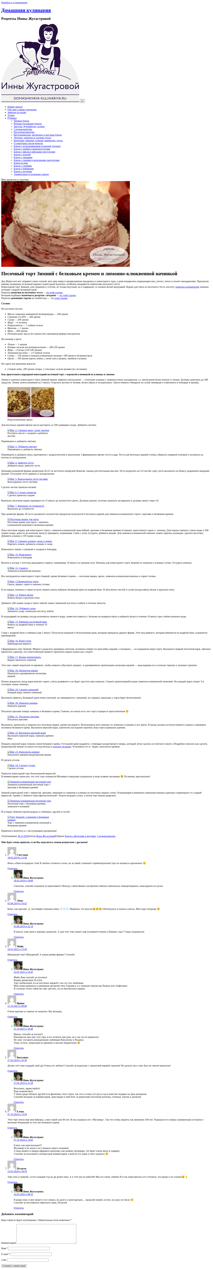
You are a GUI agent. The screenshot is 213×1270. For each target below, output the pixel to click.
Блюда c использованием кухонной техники (37, 146)
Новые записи (15, 106)
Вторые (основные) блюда (28, 123)
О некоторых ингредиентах (28, 143)
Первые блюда (21, 121)
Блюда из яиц (21, 163)
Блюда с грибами (23, 165)
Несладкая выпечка (24, 132)
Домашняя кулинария (26, 10)
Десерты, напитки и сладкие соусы (32, 137)
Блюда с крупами (23, 171)
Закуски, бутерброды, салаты (29, 126)
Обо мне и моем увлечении (22, 109)
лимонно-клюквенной (187, 287)
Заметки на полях (16, 112)
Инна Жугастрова (45, 836)
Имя (4, 1248)
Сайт (4, 1260)
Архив (11, 115)
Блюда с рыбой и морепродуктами (32, 149)
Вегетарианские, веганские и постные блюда (38, 135)
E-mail (5, 1254)
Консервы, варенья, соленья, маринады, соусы (38, 140)
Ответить (12, 868)
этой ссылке (60, 298)
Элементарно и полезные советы (31, 174)
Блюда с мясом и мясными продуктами (34, 151)
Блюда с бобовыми (24, 168)
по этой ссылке (54, 292)
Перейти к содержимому (14, 2)
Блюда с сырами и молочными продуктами (37, 160)
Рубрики (12, 118)
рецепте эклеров (61, 746)
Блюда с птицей (22, 154)
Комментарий (8, 1243)
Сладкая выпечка (23, 129)
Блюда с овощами (23, 157)
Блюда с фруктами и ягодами (80, 836)
